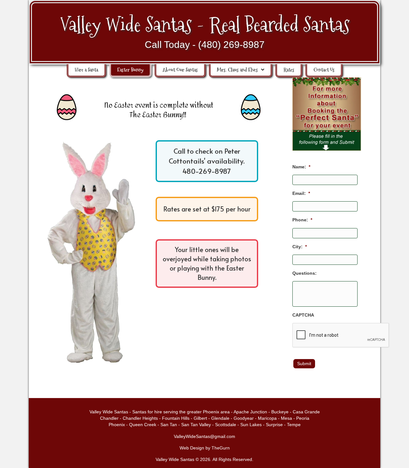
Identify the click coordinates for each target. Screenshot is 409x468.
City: (299, 246)
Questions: (304, 273)
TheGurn (221, 447)
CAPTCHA (303, 315)
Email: (301, 193)
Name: (301, 166)
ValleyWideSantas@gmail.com (204, 436)
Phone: (302, 219)
